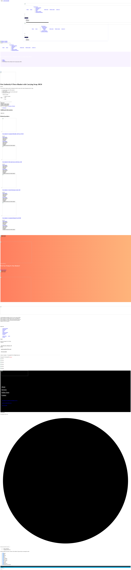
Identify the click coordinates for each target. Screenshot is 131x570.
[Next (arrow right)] (1, 569)
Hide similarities (6, 548)
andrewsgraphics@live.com (6, 349)
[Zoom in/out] (3, 568)
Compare (4, 140)
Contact (3, 395)
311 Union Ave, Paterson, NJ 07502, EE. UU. (10, 400)
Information (4, 107)
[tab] (66, 107)
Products (3, 60)
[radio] (7, 99)
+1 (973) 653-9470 (6, 0)
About (3, 387)
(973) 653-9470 (4, 351)
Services (4, 389)
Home (3, 59)
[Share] (1, 568)
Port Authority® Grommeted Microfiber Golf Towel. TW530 (12, 133)
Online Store (5, 392)
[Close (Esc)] (0, 568)
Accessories (10, 106)
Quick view (4, 139)
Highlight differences (6, 549)
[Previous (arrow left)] (0, 569)
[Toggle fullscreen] (2, 568)
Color (1, 97)
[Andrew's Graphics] (3, 41)
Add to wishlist (5, 138)
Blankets (13, 106)
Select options (4, 137)
